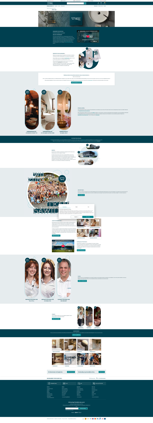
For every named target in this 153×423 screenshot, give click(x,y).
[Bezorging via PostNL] (86, 419)
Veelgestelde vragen (54, 383)
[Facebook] (75, 412)
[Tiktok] (80, 412)
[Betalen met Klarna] (102, 418)
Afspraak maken (100, 6)
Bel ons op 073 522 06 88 (99, 383)
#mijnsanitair (63, 6)
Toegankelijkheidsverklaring (72, 418)
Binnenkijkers (79, 392)
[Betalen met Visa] (90, 418)
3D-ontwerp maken (64, 391)
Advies (59, 6)
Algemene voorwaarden (58, 418)
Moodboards (78, 391)
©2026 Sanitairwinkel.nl (50, 418)
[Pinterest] (78, 412)
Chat (81, 383)
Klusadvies (63, 395)
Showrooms (96, 6)
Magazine (78, 393)
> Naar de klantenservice (50, 397)
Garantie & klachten (50, 395)
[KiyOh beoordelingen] (83, 418)
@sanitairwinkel (54, 316)
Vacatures (93, 391)
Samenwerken (94, 393)
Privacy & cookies (64, 418)
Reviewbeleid (49, 396)
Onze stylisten (64, 393)
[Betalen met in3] (105, 418)
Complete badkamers (80, 388)
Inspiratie (56, 6)
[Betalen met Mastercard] (95, 418)
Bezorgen (48, 392)
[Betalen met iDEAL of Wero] (88, 418)
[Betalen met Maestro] (93, 418)
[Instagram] (79, 412)
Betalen (48, 391)
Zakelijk (105, 6)
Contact (93, 395)
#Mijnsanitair (79, 395)
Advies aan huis (64, 392)
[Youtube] (76, 412)
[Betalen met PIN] (98, 418)
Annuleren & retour (49, 393)
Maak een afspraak (64, 388)
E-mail (67, 383)
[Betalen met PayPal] (100, 419)
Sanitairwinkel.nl (90, 80)
